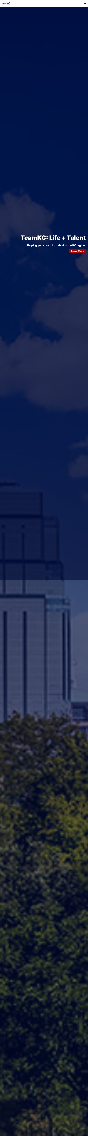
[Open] (85, 3)
